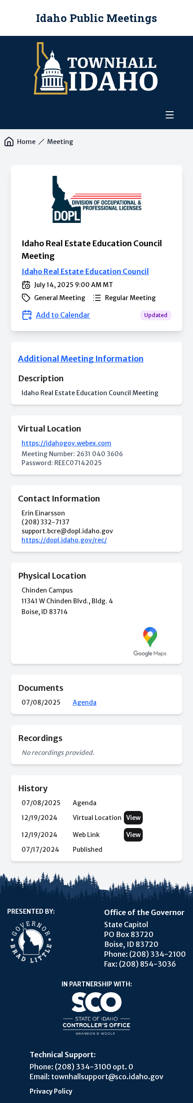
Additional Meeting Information (81, 358)
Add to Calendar (63, 314)
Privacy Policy (51, 1091)
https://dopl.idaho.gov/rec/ (64, 540)
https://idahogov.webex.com (66, 443)
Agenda (84, 702)
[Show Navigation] (170, 115)
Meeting (60, 142)
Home (26, 142)
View (133, 818)
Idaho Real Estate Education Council (85, 271)
